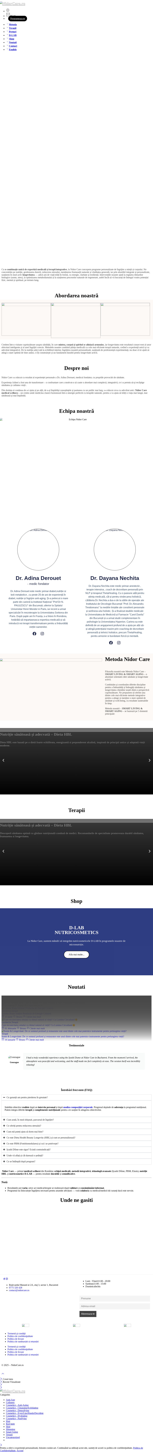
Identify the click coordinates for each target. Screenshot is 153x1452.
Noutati (13, 42)
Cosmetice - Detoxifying (17, 1410)
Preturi (12, 31)
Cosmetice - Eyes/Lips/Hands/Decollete (24, 1413)
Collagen (10, 1402)
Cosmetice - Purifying (16, 1418)
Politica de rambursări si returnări (23, 1341)
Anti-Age (10, 1400)
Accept (20, 1450)
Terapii (12, 28)
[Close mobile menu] (1, 1387)
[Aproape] (1, 1382)
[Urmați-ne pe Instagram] (6, 1279)
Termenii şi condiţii (16, 1333)
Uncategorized (13, 1437)
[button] (3, 760)
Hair (8, 1421)
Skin (8, 1426)
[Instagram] (42, 634)
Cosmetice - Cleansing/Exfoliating (22, 1408)
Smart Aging (12, 1432)
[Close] (1, 1379)
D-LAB (13, 35)
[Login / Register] (8, 11)
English (13, 49)
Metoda (13, 24)
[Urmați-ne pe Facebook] (4, 1279)
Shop (11, 39)
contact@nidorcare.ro (19, 1290)
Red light (10, 1424)
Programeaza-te (17, 18)
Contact (13, 46)
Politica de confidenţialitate (20, 1336)
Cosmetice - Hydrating (16, 1416)
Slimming (10, 1429)
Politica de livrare (15, 1339)
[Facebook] (34, 634)
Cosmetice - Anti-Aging (17, 1405)
